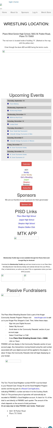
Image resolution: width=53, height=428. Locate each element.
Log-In (35, 12)
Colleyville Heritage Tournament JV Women (22, 141)
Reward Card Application (30, 389)
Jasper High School (26, 219)
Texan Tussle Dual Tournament (18, 131)
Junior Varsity (26, 174)
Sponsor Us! (26, 204)
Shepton (26, 182)
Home (4, 12)
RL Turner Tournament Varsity (18, 147)
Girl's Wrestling (26, 177)
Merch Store (46, 12)
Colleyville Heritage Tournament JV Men (21, 134)
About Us (14, 12)
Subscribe (27, 188)
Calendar (26, 164)
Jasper (26, 179)
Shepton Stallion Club (26, 227)
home (16, 2)
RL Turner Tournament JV (17, 157)
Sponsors (25, 12)
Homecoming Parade (16, 110)
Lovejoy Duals (14, 124)
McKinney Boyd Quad (16, 117)
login (11, 2)
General (26, 184)
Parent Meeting (14, 104)
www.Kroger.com (40, 318)
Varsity (26, 172)
